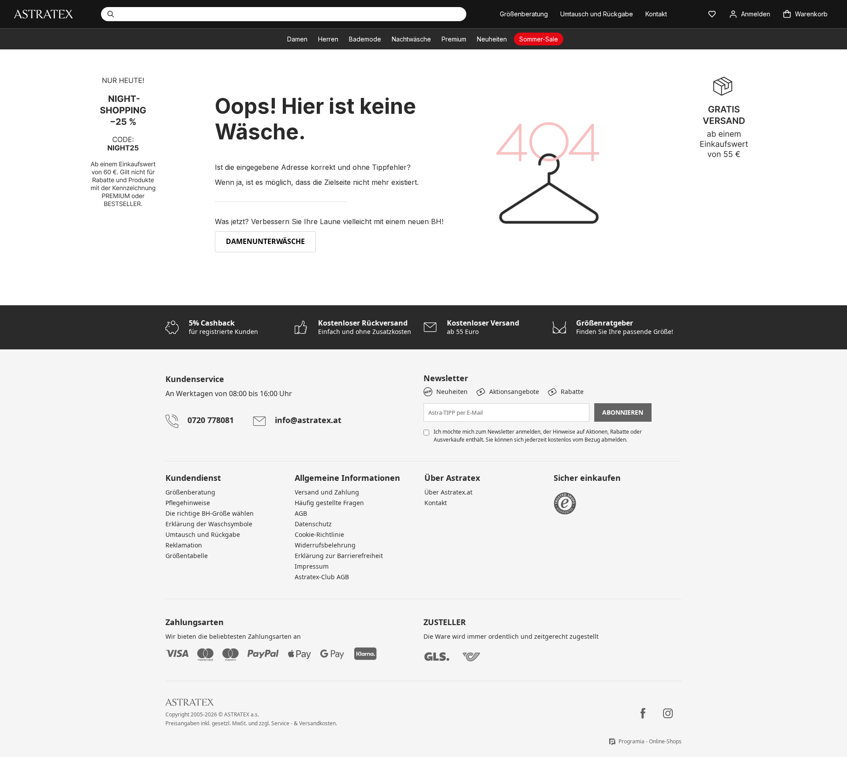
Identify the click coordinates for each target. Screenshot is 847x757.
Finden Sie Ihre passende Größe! (624, 327)
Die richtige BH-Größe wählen (209, 513)
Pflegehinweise (187, 502)
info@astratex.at (308, 420)
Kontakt (435, 502)
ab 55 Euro (483, 327)
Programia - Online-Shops (650, 741)
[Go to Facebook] (643, 713)
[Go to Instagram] (668, 713)
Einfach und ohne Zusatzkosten (364, 327)
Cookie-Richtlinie (319, 534)
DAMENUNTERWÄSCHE (265, 241)
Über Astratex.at (448, 492)
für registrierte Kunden (223, 327)
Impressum (312, 566)
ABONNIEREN (622, 412)
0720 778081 (210, 420)
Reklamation (183, 545)
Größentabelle (186, 555)
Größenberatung (190, 492)
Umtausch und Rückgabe (202, 534)
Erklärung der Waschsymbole (208, 524)
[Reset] (424, 14)
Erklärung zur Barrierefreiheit (339, 555)
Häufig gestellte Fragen (329, 502)
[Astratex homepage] (43, 13)
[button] (712, 14)
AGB (301, 513)
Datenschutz (313, 524)
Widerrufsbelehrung (325, 545)
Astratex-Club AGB (322, 577)
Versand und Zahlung (327, 492)
